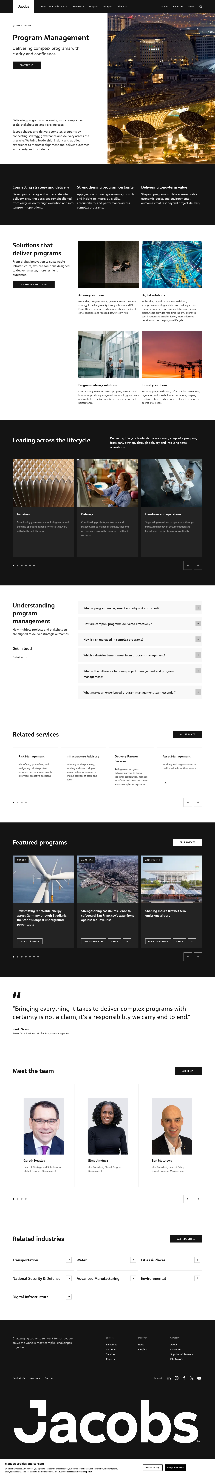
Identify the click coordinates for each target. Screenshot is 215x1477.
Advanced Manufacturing (98, 1278)
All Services (187, 734)
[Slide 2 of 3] (22, 802)
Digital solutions (153, 295)
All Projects (187, 842)
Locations (175, 1349)
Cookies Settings (153, 1467)
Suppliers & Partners (181, 1354)
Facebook (184, 1378)
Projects (110, 1359)
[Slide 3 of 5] (26, 565)
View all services (23, 25)
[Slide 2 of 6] (22, 957)
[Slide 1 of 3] (18, 802)
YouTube (199, 1378)
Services (110, 1354)
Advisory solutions (91, 295)
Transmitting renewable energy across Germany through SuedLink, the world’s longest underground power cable (42, 917)
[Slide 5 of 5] (34, 565)
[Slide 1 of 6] (18, 957)
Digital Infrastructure (30, 1296)
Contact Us (19, 1378)
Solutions (111, 1349)
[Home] (23, 6)
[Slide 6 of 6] (38, 957)
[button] (140, 607)
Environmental (153, 1278)
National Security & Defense (36, 1278)
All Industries (186, 1238)
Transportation (25, 1259)
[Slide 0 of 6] (13, 957)
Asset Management (176, 756)
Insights (142, 1349)
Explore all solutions (34, 284)
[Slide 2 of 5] (22, 565)
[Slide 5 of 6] (34, 957)
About (173, 1344)
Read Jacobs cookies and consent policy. (73, 1471)
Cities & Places (153, 1259)
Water (82, 1259)
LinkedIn (169, 1378)
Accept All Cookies (175, 1467)
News (141, 1344)
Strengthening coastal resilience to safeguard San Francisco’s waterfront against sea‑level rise (107, 915)
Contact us (27, 65)
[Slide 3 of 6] (26, 957)
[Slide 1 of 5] (18, 565)
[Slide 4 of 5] (30, 565)
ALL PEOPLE (188, 1071)
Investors (35, 1378)
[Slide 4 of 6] (30, 957)
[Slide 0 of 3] (13, 802)
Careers (49, 1378)
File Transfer (177, 1359)
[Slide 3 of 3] (26, 802)
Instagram (176, 1378)
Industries (111, 1344)
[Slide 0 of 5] (13, 565)
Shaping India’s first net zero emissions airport (165, 913)
